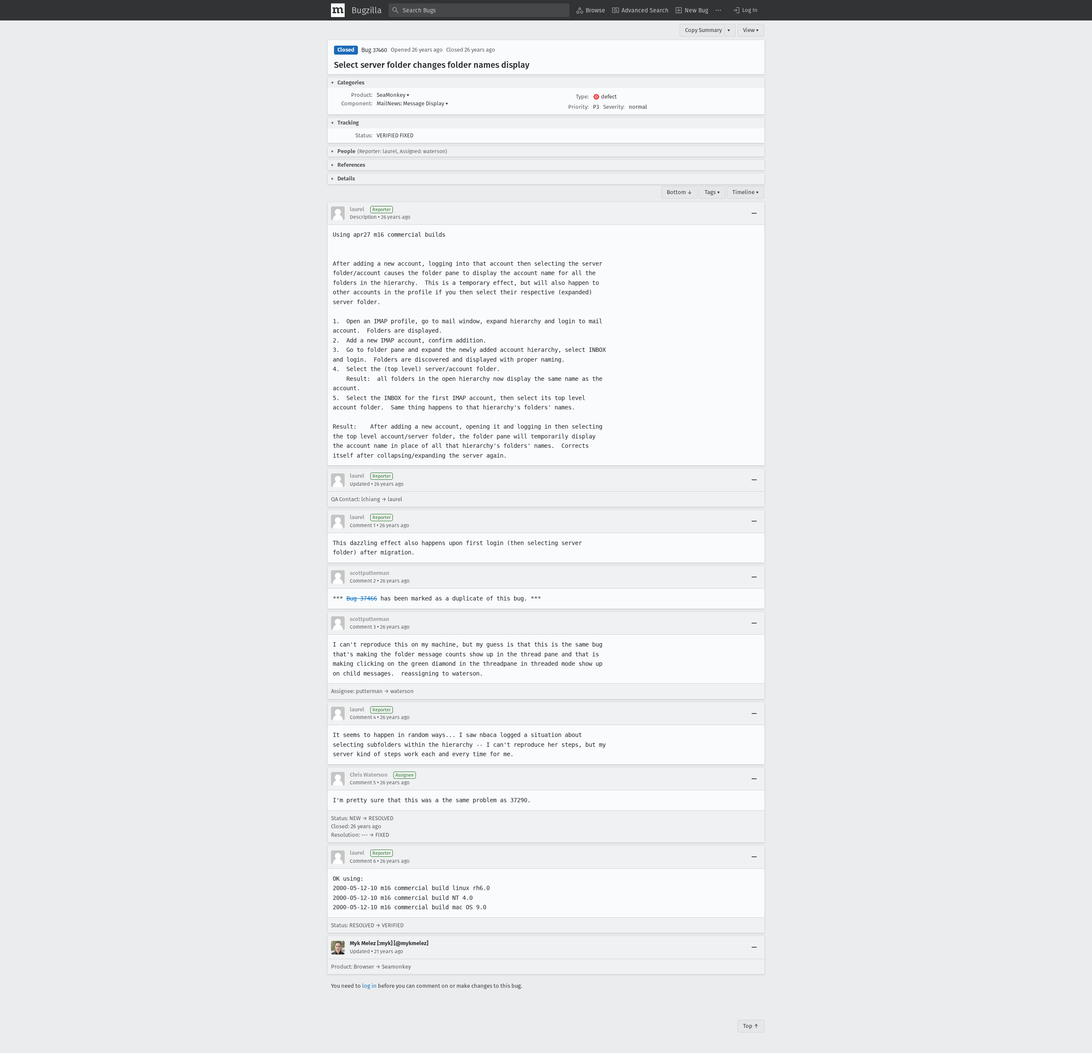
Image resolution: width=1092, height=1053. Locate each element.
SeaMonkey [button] (393, 95)
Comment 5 (363, 783)
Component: (356, 103)
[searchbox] (479, 10)
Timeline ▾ (745, 192)
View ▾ (751, 30)
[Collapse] (754, 213)
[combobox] (479, 10)
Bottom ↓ (679, 192)
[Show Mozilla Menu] (338, 10)
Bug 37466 (361, 598)
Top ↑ (751, 1026)
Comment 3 (363, 627)
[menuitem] (591, 10)
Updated (360, 484)
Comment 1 (362, 525)
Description (363, 217)
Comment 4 (363, 717)
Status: (363, 135)
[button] (745, 10)
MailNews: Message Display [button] (412, 103)
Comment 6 (363, 861)
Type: (582, 96)
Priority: (578, 107)
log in (369, 986)
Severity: (613, 107)
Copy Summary (703, 30)
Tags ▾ (712, 192)
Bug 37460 (374, 50)
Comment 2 (363, 581)
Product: (361, 95)
